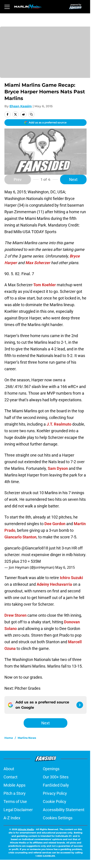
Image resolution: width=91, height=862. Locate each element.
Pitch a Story (15, 793)
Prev (18, 179)
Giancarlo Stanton (20, 537)
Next (73, 179)
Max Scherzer (37, 262)
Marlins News (27, 737)
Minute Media (26, 829)
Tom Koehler (44, 284)
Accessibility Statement (63, 809)
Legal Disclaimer (18, 809)
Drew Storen (15, 615)
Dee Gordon (54, 523)
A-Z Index (12, 818)
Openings (51, 768)
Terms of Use (15, 801)
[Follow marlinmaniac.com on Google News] (79, 705)
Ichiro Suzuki (71, 577)
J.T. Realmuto (59, 424)
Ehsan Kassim (20, 106)
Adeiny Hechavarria (54, 584)
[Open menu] (7, 6)
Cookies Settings (57, 818)
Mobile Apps (14, 785)
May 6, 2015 (65, 567)
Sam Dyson (58, 468)
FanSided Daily (56, 785)
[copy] (31, 114)
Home (8, 737)
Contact (10, 777)
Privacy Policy (55, 793)
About (9, 768)
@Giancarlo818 (34, 548)
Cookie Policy (54, 801)
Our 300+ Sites (55, 777)
